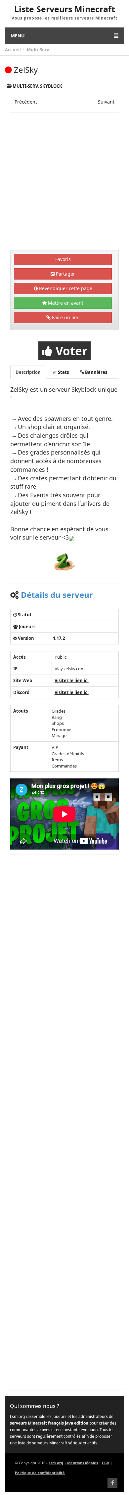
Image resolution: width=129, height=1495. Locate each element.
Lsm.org (56, 1462)
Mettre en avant (65, 303)
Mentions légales (82, 1462)
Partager (65, 274)
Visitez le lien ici (72, 680)
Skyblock (51, 86)
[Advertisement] (64, 182)
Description (28, 372)
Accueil (13, 50)
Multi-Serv (38, 50)
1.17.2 (59, 638)
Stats (63, 372)
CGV (105, 1462)
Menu (18, 35)
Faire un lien (65, 317)
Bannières (95, 372)
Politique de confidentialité (40, 1472)
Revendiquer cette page (65, 288)
